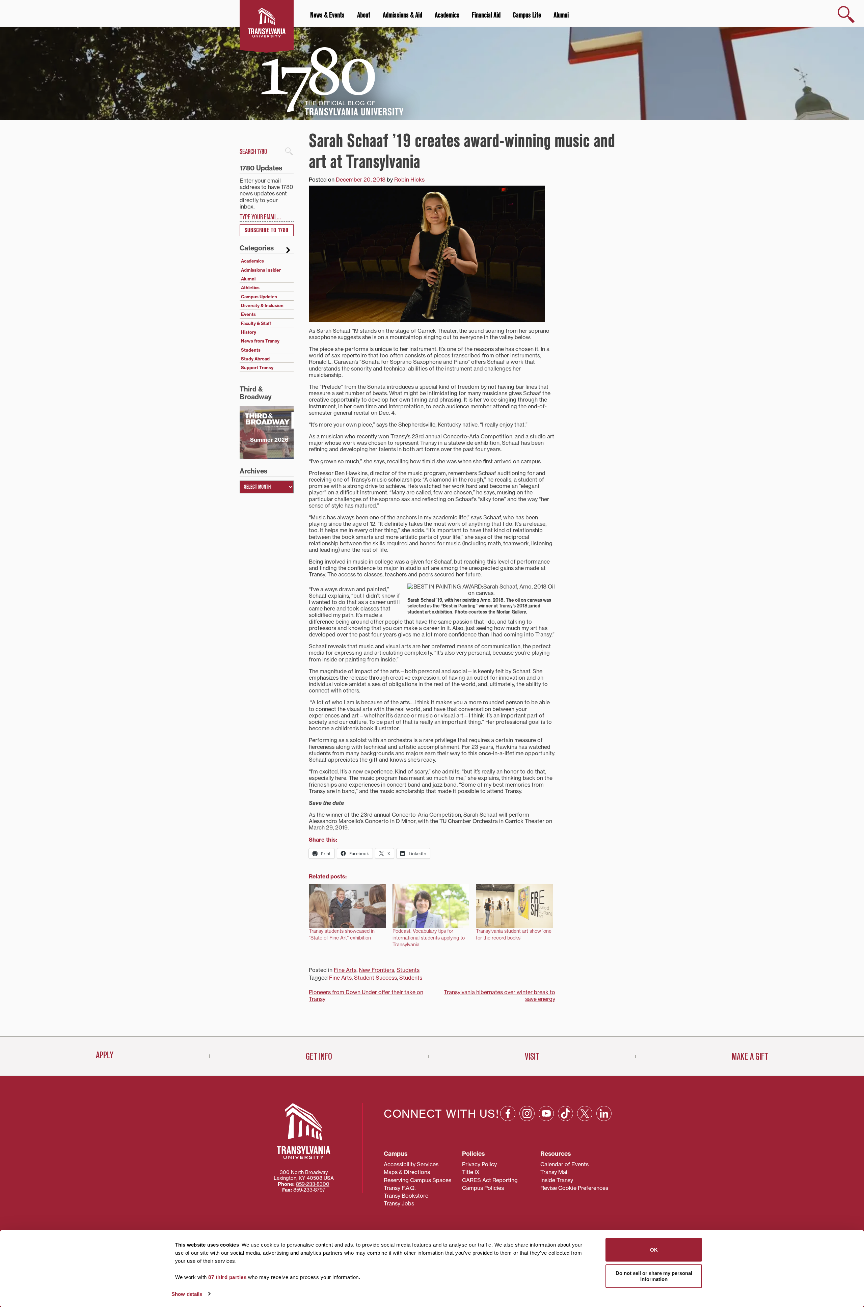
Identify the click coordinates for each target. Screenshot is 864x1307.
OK (654, 1250)
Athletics (250, 287)
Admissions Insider (261, 270)
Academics (447, 15)
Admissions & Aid (402, 15)
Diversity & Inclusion (262, 305)
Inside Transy (556, 1180)
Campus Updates (259, 296)
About (363, 15)
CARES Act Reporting (490, 1180)
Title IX (471, 1172)
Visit (532, 1057)
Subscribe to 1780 (267, 230)
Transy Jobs (399, 1203)
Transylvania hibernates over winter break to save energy (499, 995)
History (248, 332)
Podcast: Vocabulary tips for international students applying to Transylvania (429, 938)
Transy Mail (554, 1172)
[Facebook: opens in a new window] (507, 1113)
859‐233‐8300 (312, 1184)
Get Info (319, 1057)
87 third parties (227, 1277)
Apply (104, 1055)
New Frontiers (376, 969)
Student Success (375, 977)
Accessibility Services (411, 1164)
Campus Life (527, 15)
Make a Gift (750, 1057)
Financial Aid (486, 15)
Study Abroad (255, 358)
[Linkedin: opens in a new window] (604, 1113)
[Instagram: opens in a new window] (527, 1113)
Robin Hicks (409, 179)
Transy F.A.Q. (399, 1188)
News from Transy (260, 341)
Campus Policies (483, 1188)
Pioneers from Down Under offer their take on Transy (366, 995)
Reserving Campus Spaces (417, 1180)
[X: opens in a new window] (584, 1113)
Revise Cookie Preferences (574, 1188)
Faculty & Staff (256, 323)
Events (248, 314)
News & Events (327, 15)
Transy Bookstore (406, 1195)
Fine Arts (345, 969)
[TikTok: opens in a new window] (565, 1113)
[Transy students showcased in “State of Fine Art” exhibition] (347, 906)
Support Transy (257, 367)
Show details (186, 1294)
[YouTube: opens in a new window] (546, 1113)
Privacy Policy (479, 1164)
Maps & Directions (407, 1172)
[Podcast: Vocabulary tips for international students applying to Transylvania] (431, 906)
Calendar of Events (564, 1164)
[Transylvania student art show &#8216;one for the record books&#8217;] (514, 906)
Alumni (561, 15)
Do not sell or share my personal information (654, 1276)
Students (408, 969)
